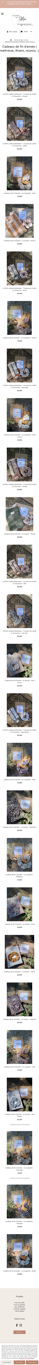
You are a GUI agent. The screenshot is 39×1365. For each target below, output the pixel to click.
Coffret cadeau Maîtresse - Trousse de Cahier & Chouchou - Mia (19, 583)
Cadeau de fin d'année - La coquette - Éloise (19, 1271)
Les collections (19, 1307)
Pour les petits (19, 1303)
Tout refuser (19, 1362)
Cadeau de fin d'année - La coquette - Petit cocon (20, 436)
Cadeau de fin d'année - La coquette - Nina (20, 193)
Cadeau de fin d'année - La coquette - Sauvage (19, 1169)
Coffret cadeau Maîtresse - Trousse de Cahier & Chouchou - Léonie (19, 485)
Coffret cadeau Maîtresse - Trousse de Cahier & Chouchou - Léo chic (19, 632)
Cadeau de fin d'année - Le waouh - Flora (19, 924)
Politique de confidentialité (26, 1358)
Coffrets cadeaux (20, 1309)
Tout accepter (32, 1362)
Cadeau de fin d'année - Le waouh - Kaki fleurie (19, 1115)
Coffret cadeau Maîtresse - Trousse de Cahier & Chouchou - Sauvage (19, 386)
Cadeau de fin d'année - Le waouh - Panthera (19, 827)
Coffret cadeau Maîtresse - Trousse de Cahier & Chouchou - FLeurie (19, 95)
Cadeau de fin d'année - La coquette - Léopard (19, 1222)
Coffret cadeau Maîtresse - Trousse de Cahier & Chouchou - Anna (19, 289)
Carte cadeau (19, 1311)
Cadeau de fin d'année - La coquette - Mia (19, 1067)
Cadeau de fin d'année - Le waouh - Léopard (19, 1019)
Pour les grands (19, 1305)
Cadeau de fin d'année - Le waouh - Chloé (19, 972)
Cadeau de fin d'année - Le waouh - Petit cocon (19, 682)
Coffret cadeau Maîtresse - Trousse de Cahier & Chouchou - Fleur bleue (19, 731)
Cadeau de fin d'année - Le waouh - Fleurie (19, 534)
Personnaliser (7, 1362)
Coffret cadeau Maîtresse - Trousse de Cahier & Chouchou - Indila (19, 145)
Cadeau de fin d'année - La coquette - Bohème (19, 876)
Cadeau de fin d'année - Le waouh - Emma (19, 241)
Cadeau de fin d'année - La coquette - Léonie (19, 338)
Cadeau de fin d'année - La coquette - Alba (20, 780)
